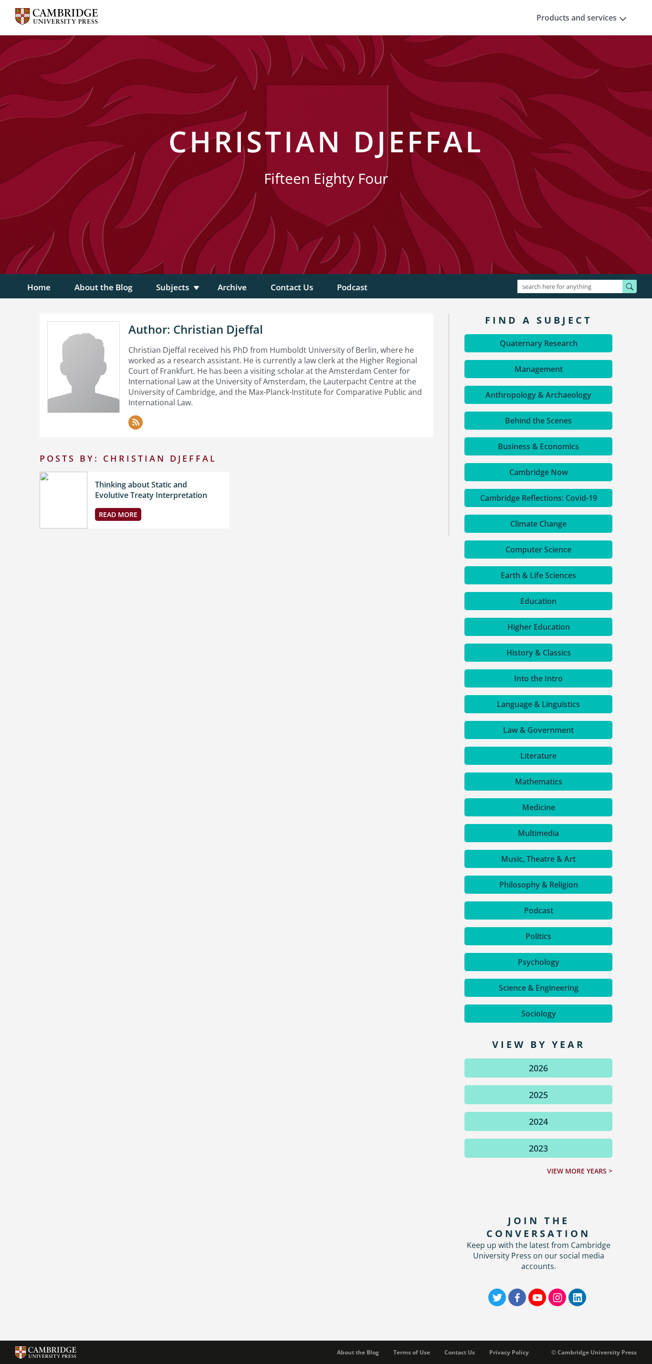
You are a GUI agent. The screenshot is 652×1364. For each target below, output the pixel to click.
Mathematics (538, 781)
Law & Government (538, 730)
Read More (118, 514)
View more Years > (579, 1170)
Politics (538, 936)
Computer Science (538, 549)
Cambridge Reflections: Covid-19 (538, 498)
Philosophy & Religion (538, 884)
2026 (538, 1068)
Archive (232, 287)
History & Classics (538, 652)
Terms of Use (411, 1352)
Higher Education (538, 627)
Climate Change (538, 523)
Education (538, 601)
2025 (538, 1094)
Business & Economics (538, 446)
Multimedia (538, 833)
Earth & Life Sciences (538, 575)
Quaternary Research (539, 343)
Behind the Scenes (538, 420)
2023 (538, 1148)
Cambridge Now (538, 472)
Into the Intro (538, 678)
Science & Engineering (538, 988)
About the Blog (103, 287)
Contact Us (292, 287)
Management (539, 369)
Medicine (538, 807)
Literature (538, 756)
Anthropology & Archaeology (538, 395)
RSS (135, 422)
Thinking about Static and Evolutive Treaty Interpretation (151, 489)
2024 (538, 1121)
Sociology (538, 1013)
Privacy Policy (509, 1352)
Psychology (538, 962)
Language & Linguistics (538, 704)
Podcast (352, 287)
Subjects (172, 287)
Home (39, 287)
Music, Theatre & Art (538, 859)
